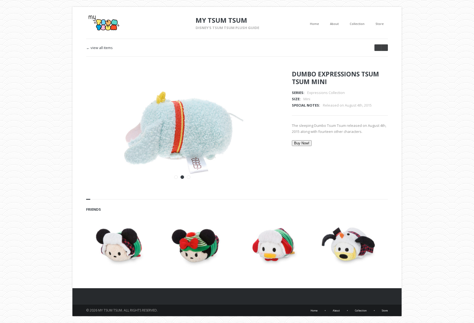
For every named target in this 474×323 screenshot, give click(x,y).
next (377, 47)
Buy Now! (301, 143)
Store (380, 23)
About (334, 23)
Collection (357, 23)
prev (384, 47)
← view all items (99, 48)
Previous (257, 82)
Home (314, 23)
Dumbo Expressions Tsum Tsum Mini (335, 78)
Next (266, 82)
